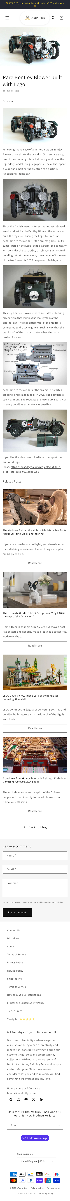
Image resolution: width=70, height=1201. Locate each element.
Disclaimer (13, 938)
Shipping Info (15, 978)
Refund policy (37, 1188)
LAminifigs (22, 1188)
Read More (35, 563)
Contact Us (13, 930)
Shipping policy (46, 1193)
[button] (7, 18)
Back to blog (38, 827)
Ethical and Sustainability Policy (25, 1002)
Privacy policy (53, 1188)
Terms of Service (16, 954)
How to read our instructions (24, 994)
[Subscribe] (59, 1125)
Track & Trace (14, 1010)
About (10, 946)
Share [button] (9, 101)
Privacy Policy (15, 962)
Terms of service (27, 1193)
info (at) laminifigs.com (21, 1093)
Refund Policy (15, 970)
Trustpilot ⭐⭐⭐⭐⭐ (21, 1019)
